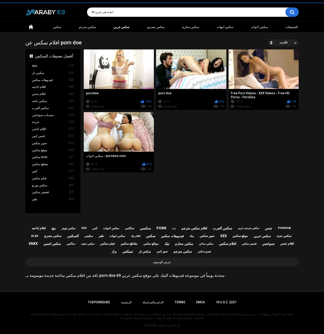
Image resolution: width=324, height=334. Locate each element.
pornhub (284, 228)
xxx (84, 228)
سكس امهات (225, 27)
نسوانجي (268, 244)
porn (161, 228)
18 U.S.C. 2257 (226, 302)
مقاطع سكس (129, 243)
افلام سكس (227, 244)
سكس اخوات (259, 27)
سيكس (128, 251)
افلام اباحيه (53, 87)
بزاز (114, 251)
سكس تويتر (68, 228)
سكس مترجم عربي (248, 228)
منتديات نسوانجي (53, 115)
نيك (166, 244)
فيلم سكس (53, 178)
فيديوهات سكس (53, 80)
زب (174, 228)
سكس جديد (284, 236)
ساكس (71, 243)
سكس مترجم (87, 27)
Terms (180, 302)
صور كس (162, 251)
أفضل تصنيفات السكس (54, 56)
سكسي (145, 228)
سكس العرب (53, 108)
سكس (57, 27)
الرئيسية (126, 302)
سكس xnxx (53, 157)
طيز (53, 199)
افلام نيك (135, 236)
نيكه (192, 236)
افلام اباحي (53, 129)
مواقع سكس (151, 243)
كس (53, 171)
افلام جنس (53, 94)
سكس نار (53, 73)
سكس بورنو (53, 185)
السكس (73, 236)
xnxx (33, 244)
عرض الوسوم (162, 262)
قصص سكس (53, 192)
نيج (54, 228)
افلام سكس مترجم (194, 228)
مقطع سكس (53, 164)
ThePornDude (99, 302)
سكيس (88, 236)
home (30, 27)
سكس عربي (262, 236)
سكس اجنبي (52, 244)
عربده (53, 122)
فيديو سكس (204, 251)
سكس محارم (190, 27)
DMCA (200, 302)
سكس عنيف (88, 243)
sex (223, 236)
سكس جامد (53, 101)
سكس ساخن (206, 243)
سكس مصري (156, 27)
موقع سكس (53, 150)
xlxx (53, 66)
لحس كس (53, 136)
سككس (129, 228)
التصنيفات (291, 27)
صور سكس (53, 143)
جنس (268, 228)
